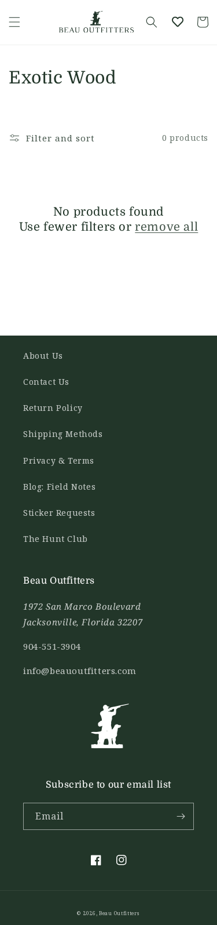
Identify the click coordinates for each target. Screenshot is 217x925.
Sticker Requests (59, 512)
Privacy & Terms (58, 460)
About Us (43, 355)
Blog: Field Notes (59, 486)
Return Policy (53, 407)
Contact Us (46, 381)
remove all (166, 227)
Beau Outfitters (119, 913)
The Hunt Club (55, 538)
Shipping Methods (63, 433)
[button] (14, 22)
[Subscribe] (180, 816)
